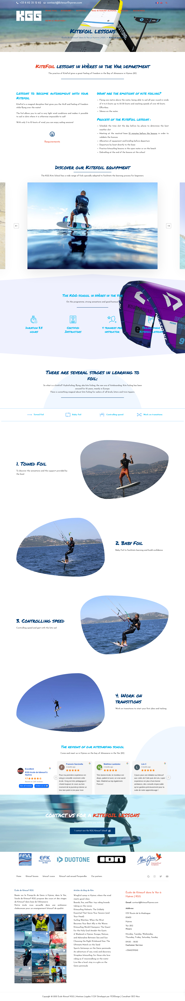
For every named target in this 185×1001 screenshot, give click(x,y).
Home (18, 876)
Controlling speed (114, 415)
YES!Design (115, 997)
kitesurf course (49, 876)
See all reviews (26, 786)
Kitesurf (66, 11)
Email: (129, 903)
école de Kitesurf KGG (25, 899)
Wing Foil (51, 11)
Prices (124, 11)
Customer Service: (134, 945)
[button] (23, 922)
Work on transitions (152, 415)
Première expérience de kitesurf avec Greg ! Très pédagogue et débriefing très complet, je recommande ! (149, 778)
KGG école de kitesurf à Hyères (36, 773)
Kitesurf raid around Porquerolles (73, 876)
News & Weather (55, 21)
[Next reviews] (168, 777)
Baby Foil (76, 415)
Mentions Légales (83, 997)
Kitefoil (81, 11)
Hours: (129, 929)
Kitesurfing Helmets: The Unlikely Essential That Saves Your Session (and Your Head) (91, 913)
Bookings (139, 11)
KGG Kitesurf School (104, 11)
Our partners (96, 876)
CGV (94, 997)
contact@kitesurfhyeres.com (145, 903)
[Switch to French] (157, 3)
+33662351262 (132, 950)
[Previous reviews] (56, 777)
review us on (40, 786)
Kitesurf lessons (32, 876)
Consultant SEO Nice (131, 997)
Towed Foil (39, 415)
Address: (130, 908)
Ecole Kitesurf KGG (66, 997)
